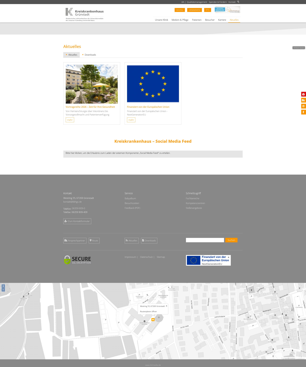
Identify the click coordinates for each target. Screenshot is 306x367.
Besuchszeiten (132, 203)
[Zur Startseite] (85, 14)
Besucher (210, 19)
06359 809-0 (78, 208)
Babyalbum (130, 198)
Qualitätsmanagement (197, 2)
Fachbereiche (192, 198)
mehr (70, 119)
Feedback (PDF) (132, 207)
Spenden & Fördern (218, 2)
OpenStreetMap (289, 358)
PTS (207, 10)
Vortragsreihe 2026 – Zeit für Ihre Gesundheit (90, 106)
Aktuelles (234, 19)
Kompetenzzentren (195, 203)
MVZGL (179, 10)
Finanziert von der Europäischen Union (148, 106)
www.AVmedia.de (153, 365)
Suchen (231, 240)
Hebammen (194, 10)
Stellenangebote (194, 207)
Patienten (197, 19)
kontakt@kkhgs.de (72, 201)
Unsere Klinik (161, 19)
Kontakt (232, 2)
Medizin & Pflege (180, 19)
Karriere (222, 19)
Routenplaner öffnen (148, 311)
